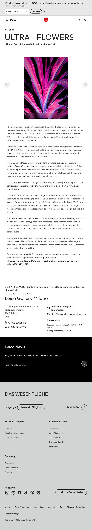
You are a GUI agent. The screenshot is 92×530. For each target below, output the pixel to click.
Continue (36, 11)
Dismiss (44, 11)
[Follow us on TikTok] (25, 492)
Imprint (8, 507)
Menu (13, 19)
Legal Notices (38, 507)
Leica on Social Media (71, 492)
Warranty (52, 507)
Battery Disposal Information (72, 507)
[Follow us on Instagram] (7, 492)
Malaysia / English (31, 407)
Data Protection (22, 507)
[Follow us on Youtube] (13, 492)
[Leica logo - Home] (46, 20)
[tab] (30, 115)
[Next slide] (88, 84)
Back (11, 29)
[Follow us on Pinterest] (38, 492)
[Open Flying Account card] (84, 20)
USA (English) (12, 11)
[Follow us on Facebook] (19, 492)
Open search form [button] (79, 20)
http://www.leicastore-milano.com (69, 314)
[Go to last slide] (4, 84)
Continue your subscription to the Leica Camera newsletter (84, 364)
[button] (84, 407)
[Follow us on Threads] (32, 492)
